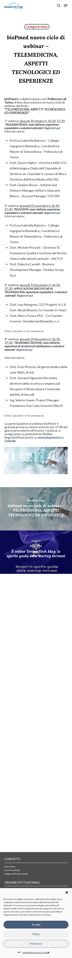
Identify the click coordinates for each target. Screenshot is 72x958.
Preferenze (36, 943)
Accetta (36, 924)
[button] (67, 892)
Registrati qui (52, 128)
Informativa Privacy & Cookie (36, 952)
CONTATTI (12, 859)
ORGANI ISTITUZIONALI (22, 882)
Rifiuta (36, 934)
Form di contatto (12, 870)
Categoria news (37, 27)
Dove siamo (9, 866)
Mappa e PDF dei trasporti (16, 874)
